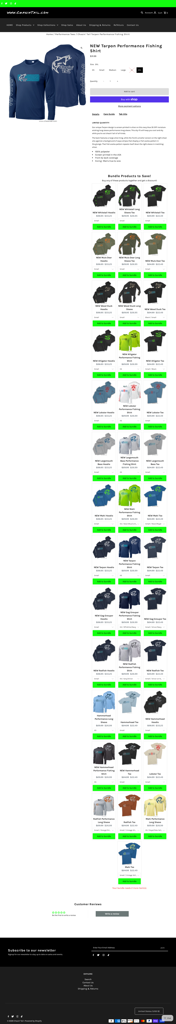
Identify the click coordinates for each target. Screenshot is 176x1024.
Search (88, 979)
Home (49, 34)
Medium (112, 70)
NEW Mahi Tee (155, 515)
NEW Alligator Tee (155, 361)
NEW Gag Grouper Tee (155, 619)
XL (132, 70)
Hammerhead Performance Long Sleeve (104, 719)
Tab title (123, 114)
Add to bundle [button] (104, 226)
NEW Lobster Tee (155, 412)
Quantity (93, 81)
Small (101, 70)
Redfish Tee (129, 822)
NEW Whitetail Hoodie (104, 212)
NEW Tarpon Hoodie (104, 567)
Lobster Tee (155, 774)
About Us (81, 25)
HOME (10, 25)
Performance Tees (65, 34)
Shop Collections (46, 25)
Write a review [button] (112, 913)
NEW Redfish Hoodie (104, 670)
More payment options (129, 106)
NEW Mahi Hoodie (104, 515)
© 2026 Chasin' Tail (15, 1021)
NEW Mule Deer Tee (155, 261)
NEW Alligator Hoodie (104, 361)
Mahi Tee (129, 867)
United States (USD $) (149, 1011)
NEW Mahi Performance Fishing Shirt (129, 512)
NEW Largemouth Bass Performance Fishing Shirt (129, 460)
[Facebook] (1, 3)
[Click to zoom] (81, 48)
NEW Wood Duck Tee (155, 309)
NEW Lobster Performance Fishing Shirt (129, 409)
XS (93, 70)
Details (95, 114)
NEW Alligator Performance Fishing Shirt (129, 357)
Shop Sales (67, 25)
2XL (139, 70)
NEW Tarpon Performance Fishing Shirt (129, 564)
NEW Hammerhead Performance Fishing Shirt (104, 770)
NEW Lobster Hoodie (104, 412)
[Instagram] (10, 3)
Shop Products (23, 25)
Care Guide (109, 114)
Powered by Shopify (33, 1021)
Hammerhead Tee (129, 722)
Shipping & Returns (100, 25)
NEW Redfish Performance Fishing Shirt (129, 667)
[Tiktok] (15, 3)
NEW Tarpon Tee (155, 567)
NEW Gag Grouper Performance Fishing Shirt (129, 615)
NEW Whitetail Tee (155, 212)
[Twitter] (5, 3)
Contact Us (133, 25)
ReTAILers (119, 25)
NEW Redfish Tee (155, 670)
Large (123, 70)
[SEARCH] (142, 13)
